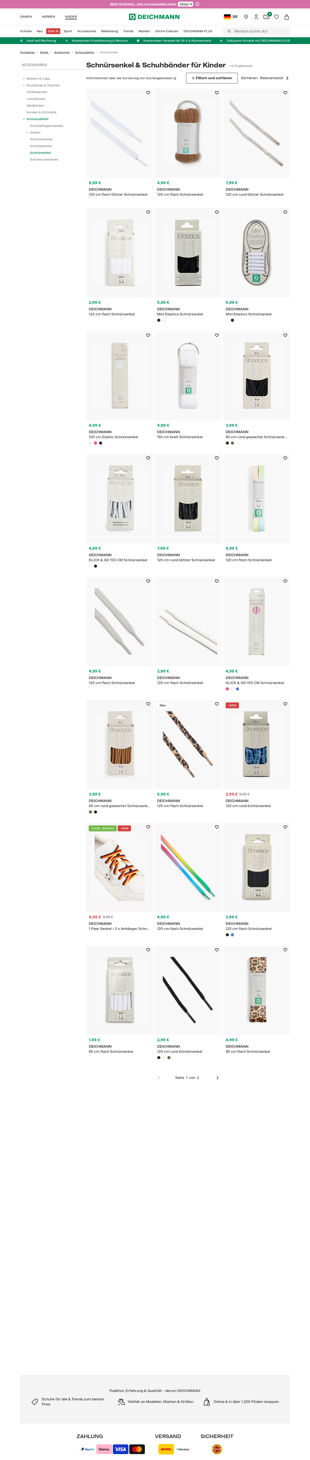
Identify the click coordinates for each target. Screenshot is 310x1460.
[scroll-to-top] (299, 1449)
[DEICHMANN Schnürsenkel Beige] (188, 633)
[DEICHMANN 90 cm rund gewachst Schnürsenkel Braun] (232, 443)
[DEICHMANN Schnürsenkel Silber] (256, 145)
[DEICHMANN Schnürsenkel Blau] (256, 510)
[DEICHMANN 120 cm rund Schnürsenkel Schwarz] (158, 1057)
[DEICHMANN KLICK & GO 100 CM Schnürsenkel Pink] (227, 688)
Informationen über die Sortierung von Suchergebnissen (129, 78)
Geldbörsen (35, 105)
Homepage (27, 52)
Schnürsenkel (40, 152)
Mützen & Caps (38, 78)
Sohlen (35, 132)
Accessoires (62, 52)
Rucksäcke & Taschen (43, 85)
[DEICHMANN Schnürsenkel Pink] (256, 635)
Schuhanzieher (41, 139)
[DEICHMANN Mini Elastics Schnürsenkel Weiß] (163, 320)
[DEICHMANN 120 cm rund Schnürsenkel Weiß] (163, 1057)
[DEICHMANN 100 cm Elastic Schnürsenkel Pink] (95, 443)
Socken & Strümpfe (42, 112)
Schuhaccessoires (44, 159)
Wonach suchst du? (251, 31)
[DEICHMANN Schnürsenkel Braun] (188, 145)
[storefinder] (246, 16)
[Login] (256, 16)
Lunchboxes (36, 98)
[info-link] (197, 4)
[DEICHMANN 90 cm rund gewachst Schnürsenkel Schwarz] (227, 443)
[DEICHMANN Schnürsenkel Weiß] (119, 145)
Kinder (44, 52)
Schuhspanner (41, 146)
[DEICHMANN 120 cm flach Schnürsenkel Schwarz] (227, 934)
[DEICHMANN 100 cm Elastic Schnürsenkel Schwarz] (100, 443)
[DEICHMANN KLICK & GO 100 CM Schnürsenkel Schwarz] (95, 566)
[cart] (286, 16)
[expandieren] (24, 78)
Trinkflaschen (37, 92)
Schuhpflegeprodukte (46, 125)
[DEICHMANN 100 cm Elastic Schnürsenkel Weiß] (90, 443)
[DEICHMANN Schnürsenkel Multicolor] (119, 879)
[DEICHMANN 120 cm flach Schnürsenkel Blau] (232, 934)
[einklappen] (24, 119)
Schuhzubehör (85, 52)
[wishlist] (276, 16)
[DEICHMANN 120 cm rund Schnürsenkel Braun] (168, 1057)
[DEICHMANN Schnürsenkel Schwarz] (188, 266)
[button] (185, 4)
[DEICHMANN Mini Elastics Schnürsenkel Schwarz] (158, 320)
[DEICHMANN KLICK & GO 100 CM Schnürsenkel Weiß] (90, 566)
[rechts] (217, 1077)
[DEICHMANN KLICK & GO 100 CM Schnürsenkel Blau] (237, 688)
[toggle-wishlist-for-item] (148, 92)
